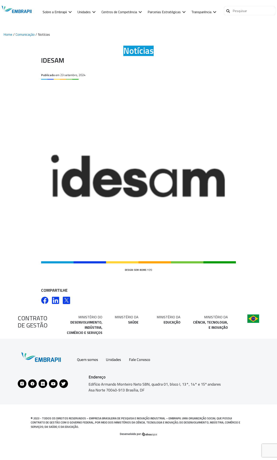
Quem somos (87, 359)
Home (7, 34)
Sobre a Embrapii (55, 11)
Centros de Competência (119, 11)
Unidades (84, 11)
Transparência (201, 11)
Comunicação (25, 34)
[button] (249, 10)
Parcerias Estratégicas (164, 11)
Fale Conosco (139, 359)
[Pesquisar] (228, 10)
